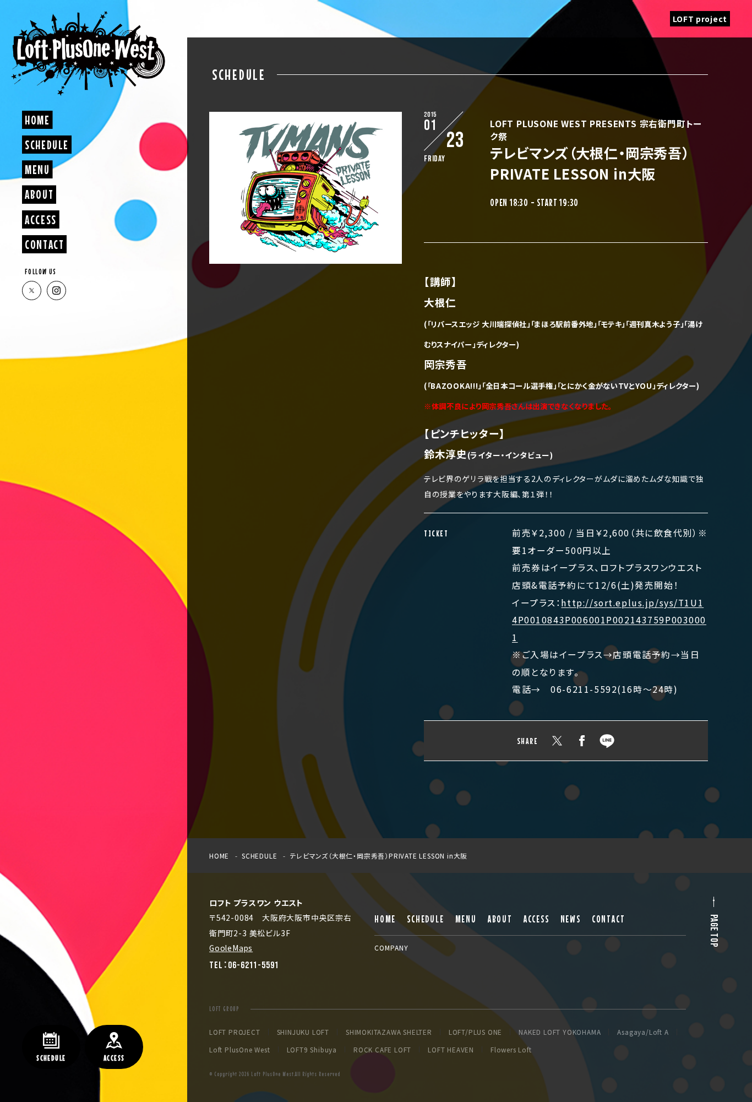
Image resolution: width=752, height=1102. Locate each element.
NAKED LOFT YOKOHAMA (560, 1032)
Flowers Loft (511, 1049)
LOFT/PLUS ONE (475, 1032)
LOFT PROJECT (234, 1032)
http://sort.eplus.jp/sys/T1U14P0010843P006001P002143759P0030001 (609, 620)
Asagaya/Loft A (642, 1032)
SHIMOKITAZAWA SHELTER (389, 1032)
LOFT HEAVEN (451, 1049)
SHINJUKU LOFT (303, 1032)
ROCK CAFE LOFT (382, 1049)
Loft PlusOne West (239, 1049)
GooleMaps (231, 947)
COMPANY (391, 947)
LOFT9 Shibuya (312, 1049)
